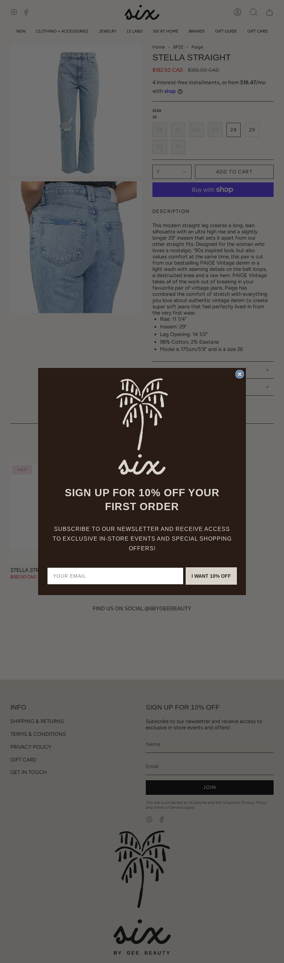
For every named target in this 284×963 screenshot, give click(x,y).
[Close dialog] (239, 374)
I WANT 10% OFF (211, 576)
